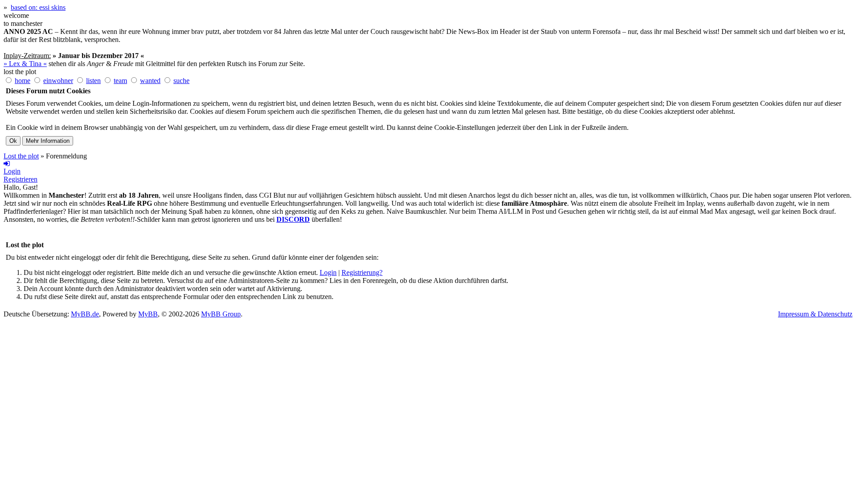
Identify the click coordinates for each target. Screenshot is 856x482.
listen (93, 80)
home (22, 80)
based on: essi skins (38, 7)
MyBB (148, 314)
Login (328, 272)
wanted (150, 80)
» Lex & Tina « (25, 63)
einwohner (58, 80)
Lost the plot (21, 156)
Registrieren (20, 179)
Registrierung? (362, 272)
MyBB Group (221, 314)
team (120, 80)
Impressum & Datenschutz (815, 314)
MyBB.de (85, 314)
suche (181, 80)
